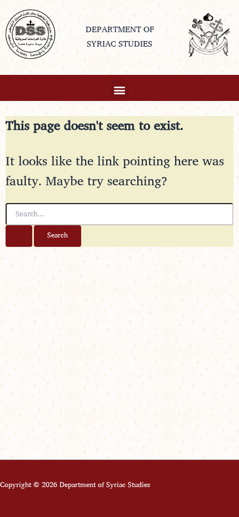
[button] (120, 89)
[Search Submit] (19, 236)
